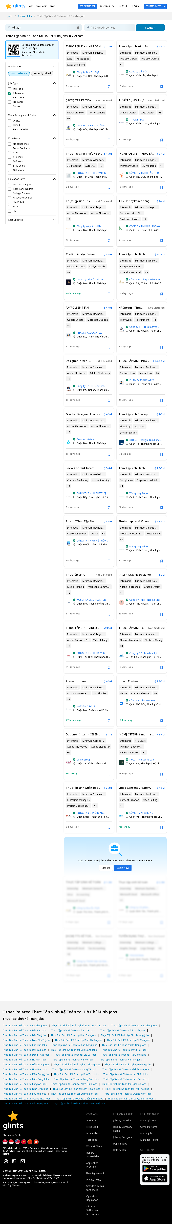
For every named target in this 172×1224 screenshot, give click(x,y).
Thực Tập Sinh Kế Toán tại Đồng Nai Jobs (123, 1049)
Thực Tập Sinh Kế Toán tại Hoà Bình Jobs (25, 1069)
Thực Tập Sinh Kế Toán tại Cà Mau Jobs (128, 1040)
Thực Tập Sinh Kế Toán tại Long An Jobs (25, 1084)
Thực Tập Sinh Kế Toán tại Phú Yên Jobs (24, 1093)
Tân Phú (133, 656)
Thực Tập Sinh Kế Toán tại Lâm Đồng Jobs (26, 1079)
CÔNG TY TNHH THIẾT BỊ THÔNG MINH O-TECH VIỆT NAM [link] (92, 493)
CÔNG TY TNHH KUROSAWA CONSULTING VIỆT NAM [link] (145, 226)
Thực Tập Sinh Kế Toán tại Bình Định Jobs (73, 1035)
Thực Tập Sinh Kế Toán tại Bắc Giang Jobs (134, 1025)
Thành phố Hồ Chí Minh (106, 76)
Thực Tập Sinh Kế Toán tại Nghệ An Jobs (124, 1084)
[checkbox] (32, 88)
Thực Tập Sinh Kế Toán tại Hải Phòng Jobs (77, 1064)
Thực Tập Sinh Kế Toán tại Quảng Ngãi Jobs (26, 1098)
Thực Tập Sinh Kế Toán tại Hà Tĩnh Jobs (120, 1059)
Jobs (31, 6)
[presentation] (15, 6)
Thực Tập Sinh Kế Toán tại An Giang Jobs (25, 1025)
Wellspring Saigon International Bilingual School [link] (141, 493)
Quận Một (82, 603)
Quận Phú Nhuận (138, 330)
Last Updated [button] (15, 219)
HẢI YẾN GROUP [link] (86, 706)
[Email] (22, 1161)
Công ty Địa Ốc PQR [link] (88, 72)
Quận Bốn (82, 129)
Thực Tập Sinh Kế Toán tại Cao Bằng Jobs (74, 1045)
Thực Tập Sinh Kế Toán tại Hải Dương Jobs (26, 1064)
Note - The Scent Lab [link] (141, 759)
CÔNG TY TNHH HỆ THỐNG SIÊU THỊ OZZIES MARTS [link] (92, 540)
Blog (52, 6)
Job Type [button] (13, 83)
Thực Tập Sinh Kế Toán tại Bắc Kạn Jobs (25, 1030)
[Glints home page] (15, 6)
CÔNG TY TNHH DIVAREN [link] (91, 172)
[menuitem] (107, 6)
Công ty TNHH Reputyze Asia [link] (143, 326)
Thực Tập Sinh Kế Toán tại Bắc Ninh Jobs (122, 1030)
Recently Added (42, 73)
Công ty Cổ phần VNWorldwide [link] (138, 71)
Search (150, 27)
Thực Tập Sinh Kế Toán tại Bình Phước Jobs (26, 1040)
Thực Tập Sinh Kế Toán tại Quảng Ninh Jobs (79, 1098)
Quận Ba (134, 230)
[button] (78, 27)
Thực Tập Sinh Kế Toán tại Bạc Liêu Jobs (73, 1030)
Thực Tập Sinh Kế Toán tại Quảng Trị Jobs (130, 1098)
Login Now (123, 867)
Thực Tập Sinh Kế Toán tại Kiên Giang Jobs (26, 1074)
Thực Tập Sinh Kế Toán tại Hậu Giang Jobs (128, 1064)
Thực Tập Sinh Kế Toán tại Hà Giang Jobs (123, 1054)
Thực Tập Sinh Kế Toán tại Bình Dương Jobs (125, 1035)
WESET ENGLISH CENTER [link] (91, 599)
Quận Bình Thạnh (138, 123)
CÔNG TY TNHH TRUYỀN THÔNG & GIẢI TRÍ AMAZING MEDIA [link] (91, 653)
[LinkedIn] (14, 1161)
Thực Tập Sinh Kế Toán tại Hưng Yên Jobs (75, 1069)
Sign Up (106, 867)
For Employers (153, 6)
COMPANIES (41, 6)
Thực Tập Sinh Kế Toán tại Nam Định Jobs (74, 1084)
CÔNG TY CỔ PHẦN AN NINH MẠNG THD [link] (90, 812)
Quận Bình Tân (137, 75)
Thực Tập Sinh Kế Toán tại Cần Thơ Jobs (25, 1045)
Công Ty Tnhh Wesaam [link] (142, 700)
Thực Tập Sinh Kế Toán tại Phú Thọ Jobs (127, 1088)
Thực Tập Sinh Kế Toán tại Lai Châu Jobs (125, 1074)
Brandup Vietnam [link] (86, 439)
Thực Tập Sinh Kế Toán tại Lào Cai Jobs (124, 1079)
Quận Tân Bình (85, 176)
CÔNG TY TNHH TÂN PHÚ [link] (144, 172)
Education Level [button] (17, 178)
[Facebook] (6, 1161)
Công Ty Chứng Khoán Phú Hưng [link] (144, 279)
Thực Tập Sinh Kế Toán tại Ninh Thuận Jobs (76, 1088)
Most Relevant (19, 73)
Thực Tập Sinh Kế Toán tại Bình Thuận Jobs (78, 1040)
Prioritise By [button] (15, 66)
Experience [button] (14, 138)
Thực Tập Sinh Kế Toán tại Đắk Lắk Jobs (24, 1049)
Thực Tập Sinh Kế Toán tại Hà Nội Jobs (72, 1059)
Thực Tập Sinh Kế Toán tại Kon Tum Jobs (76, 1074)
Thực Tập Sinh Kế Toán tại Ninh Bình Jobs (25, 1088)
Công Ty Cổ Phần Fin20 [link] (90, 279)
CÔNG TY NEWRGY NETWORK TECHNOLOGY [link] (144, 812)
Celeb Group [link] (84, 759)
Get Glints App (87, 6)
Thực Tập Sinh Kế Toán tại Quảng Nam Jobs (127, 1093)
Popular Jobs (25, 16)
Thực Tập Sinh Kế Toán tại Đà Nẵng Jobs (124, 1045)
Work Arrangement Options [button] (23, 115)
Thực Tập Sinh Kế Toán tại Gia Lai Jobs (75, 1054)
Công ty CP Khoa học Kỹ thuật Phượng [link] (143, 653)
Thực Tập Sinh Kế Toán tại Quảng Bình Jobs (75, 1093)
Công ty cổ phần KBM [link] (89, 226)
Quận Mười (83, 544)
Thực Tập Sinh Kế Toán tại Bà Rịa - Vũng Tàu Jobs (79, 1025)
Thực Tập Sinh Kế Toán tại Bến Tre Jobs (24, 1035)
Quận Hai (134, 443)
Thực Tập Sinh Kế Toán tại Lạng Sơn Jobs (76, 1079)
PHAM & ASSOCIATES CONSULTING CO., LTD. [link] (90, 332)
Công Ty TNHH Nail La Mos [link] (145, 599)
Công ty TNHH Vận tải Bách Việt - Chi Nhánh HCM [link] (92, 125)
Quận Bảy (134, 283)
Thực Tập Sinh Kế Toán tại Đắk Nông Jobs (74, 1049)
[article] (89, 66)
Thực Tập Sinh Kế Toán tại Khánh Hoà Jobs (125, 1069)
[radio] (19, 73)
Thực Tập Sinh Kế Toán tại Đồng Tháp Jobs (26, 1054)
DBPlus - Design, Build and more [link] (144, 440)
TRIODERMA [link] (136, 119)
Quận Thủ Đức (85, 76)
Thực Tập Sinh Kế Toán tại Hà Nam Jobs (25, 1059)
